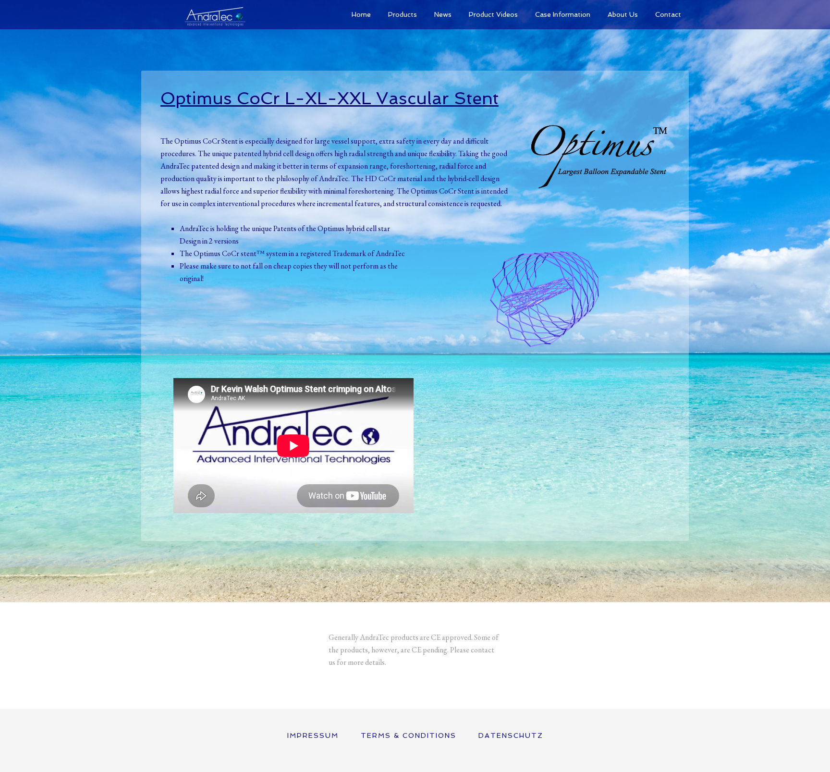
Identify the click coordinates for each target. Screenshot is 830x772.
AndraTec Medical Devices (213, 14)
